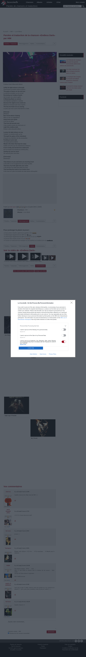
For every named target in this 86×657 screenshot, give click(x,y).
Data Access (43, 354)
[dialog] (43, 328)
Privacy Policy (52, 354)
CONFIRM (31, 348)
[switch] (64, 329)
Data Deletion (33, 354)
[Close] (72, 303)
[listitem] (43, 326)
